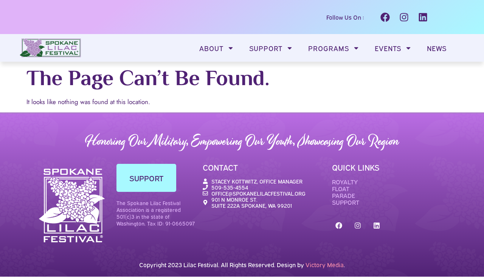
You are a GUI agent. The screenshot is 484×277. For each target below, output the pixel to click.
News (437, 48)
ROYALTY (345, 181)
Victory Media (325, 264)
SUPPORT (345, 202)
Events (388, 48)
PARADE (343, 195)
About (211, 48)
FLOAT (340, 188)
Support (265, 48)
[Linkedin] (422, 17)
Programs (328, 48)
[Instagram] (403, 17)
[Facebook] (384, 17)
